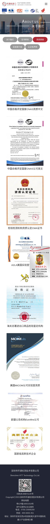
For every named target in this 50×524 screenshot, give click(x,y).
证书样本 (25, 39)
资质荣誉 (40, 39)
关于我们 (10, 39)
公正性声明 (32, 47)
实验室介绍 (17, 47)
